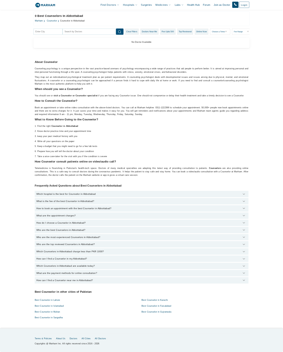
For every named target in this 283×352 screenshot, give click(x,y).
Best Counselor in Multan (47, 312)
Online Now (201, 31)
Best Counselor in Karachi (155, 300)
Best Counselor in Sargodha (49, 317)
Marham (39, 21)
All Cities (86, 338)
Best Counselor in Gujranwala (156, 312)
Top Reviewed (185, 31)
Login (244, 5)
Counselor (52, 21)
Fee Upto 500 (168, 31)
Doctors (73, 338)
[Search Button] (119, 32)
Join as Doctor (222, 4)
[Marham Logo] (45, 6)
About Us (60, 338)
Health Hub (193, 4)
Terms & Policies (43, 338)
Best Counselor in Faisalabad (156, 306)
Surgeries (146, 4)
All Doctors (100, 338)
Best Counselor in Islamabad (49, 306)
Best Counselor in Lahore (47, 300)
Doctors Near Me (149, 31)
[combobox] (48, 32)
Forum (206, 4)
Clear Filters (131, 31)
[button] (235, 5)
